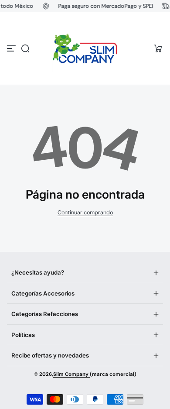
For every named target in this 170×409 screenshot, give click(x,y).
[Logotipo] (85, 48)
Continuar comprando (85, 212)
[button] (25, 48)
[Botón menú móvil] (12, 48)
